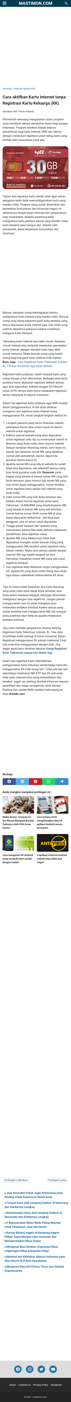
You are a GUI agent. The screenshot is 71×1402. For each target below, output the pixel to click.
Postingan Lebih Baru (16, 1180)
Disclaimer (56, 1384)
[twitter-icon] (41, 1369)
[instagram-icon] (29, 1369)
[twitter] (22, 781)
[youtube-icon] (53, 1369)
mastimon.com (35, 3)
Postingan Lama (57, 1180)
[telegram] (61, 781)
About (12, 1384)
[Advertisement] (35, 47)
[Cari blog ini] (66, 3)
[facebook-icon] (18, 1369)
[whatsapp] (48, 781)
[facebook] (9, 781)
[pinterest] (35, 781)
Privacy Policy (40, 1384)
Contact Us (25, 1384)
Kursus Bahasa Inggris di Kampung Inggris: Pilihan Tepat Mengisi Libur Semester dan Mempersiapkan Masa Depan (32, 1237)
